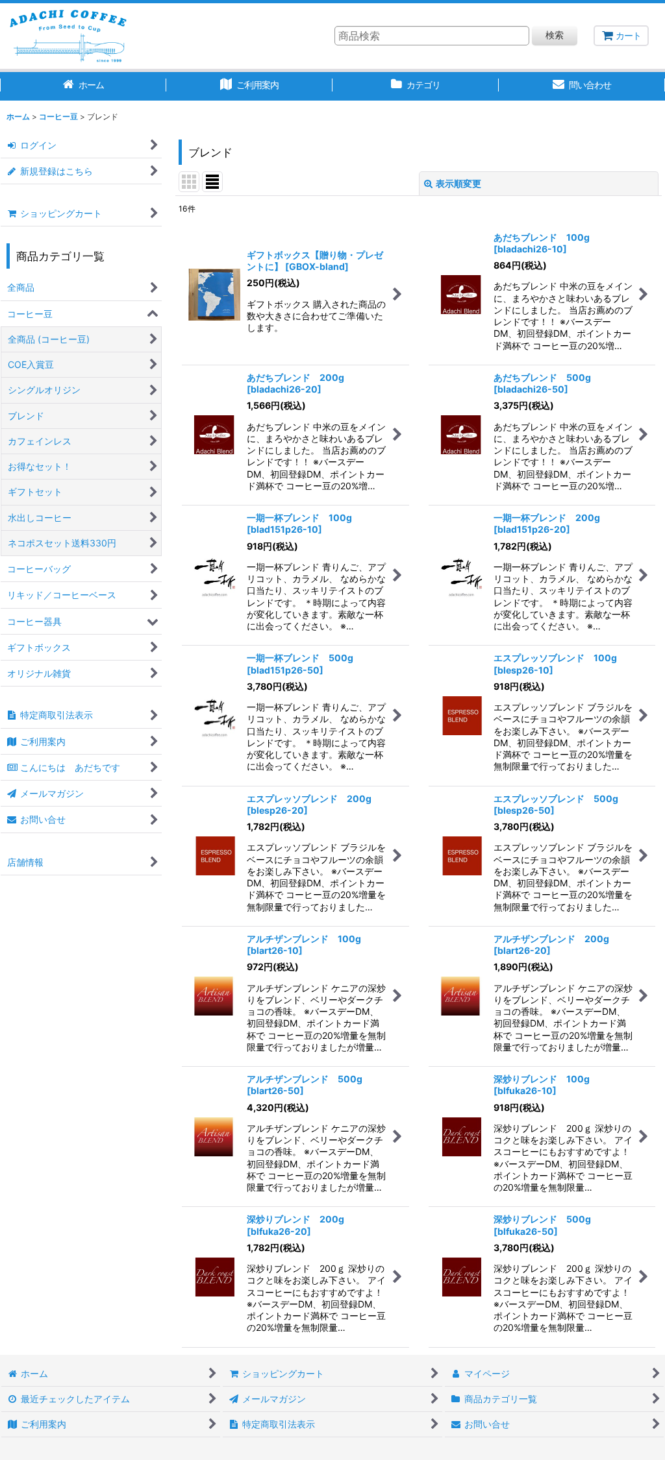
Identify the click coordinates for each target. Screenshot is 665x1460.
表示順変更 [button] (458, 183)
